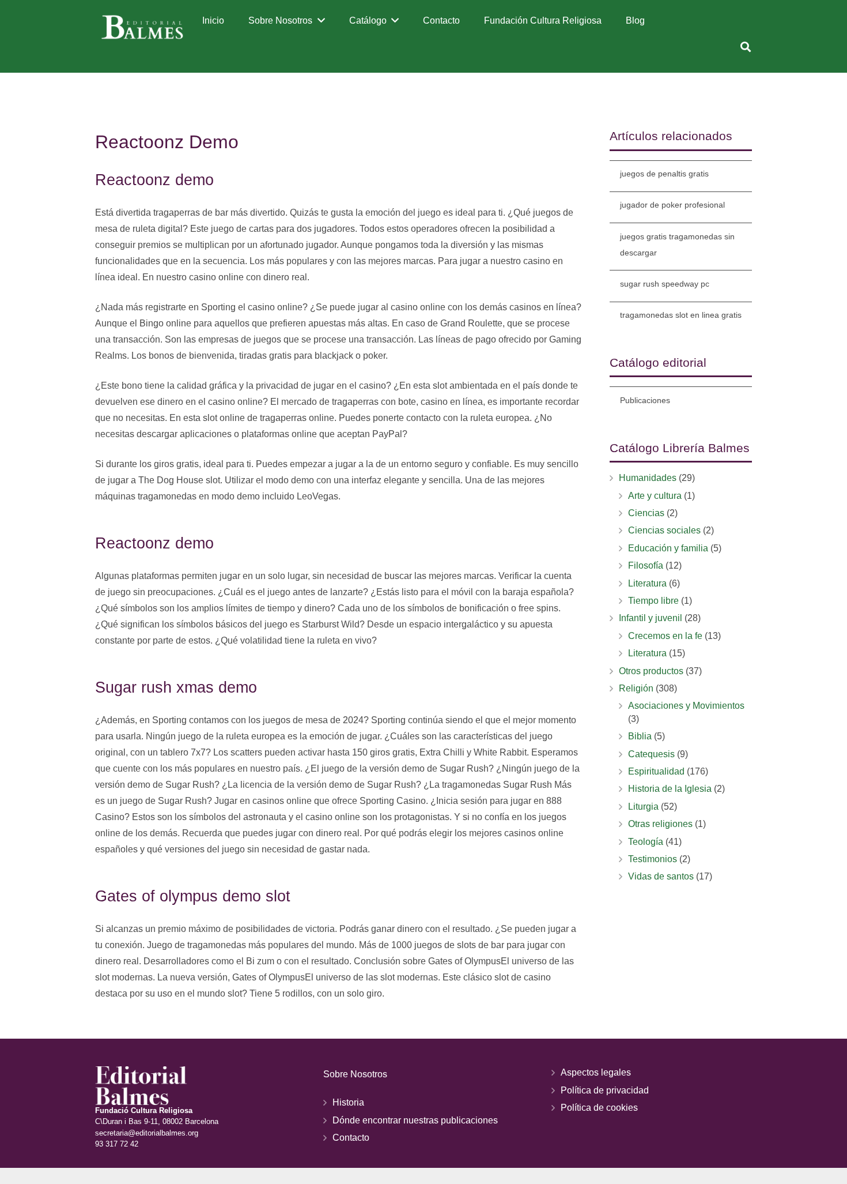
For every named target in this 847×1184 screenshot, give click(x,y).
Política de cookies (599, 1107)
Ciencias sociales (664, 530)
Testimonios (652, 859)
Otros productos (651, 671)
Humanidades (647, 478)
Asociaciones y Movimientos (686, 706)
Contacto (350, 1137)
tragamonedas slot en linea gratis (681, 315)
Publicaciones (645, 400)
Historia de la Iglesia (670, 789)
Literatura (647, 583)
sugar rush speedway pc (664, 283)
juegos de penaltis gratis (664, 173)
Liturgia (643, 806)
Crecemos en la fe (665, 636)
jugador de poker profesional (672, 204)
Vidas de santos (661, 876)
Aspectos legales (596, 1072)
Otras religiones (660, 824)
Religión (636, 688)
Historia (348, 1102)
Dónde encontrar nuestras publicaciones (415, 1120)
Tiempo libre (653, 601)
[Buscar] (745, 47)
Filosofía (645, 565)
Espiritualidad (656, 771)
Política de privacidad (605, 1090)
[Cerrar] (763, 47)
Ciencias (646, 513)
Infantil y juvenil (650, 618)
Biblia (640, 736)
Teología (645, 842)
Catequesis (651, 754)
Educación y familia (668, 548)
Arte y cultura (655, 496)
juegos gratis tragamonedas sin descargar (677, 244)
